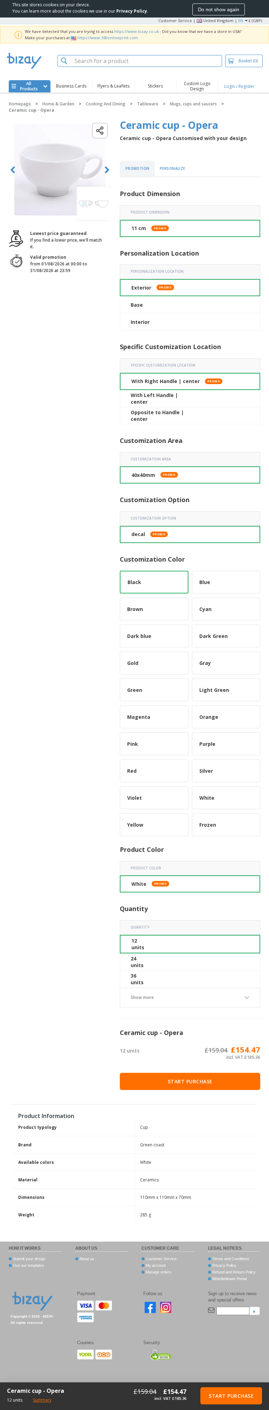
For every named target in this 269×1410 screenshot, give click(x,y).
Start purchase (190, 1081)
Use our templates (28, 1265)
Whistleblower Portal (229, 1279)
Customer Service (175, 20)
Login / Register (239, 86)
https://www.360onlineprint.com (107, 37)
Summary (42, 1400)
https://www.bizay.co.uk (136, 31)
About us (86, 1259)
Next (107, 170)
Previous (13, 170)
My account (155, 1265)
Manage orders (158, 1272)
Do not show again (218, 9)
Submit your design (29, 1259)
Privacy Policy (223, 1265)
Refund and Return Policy (233, 1272)
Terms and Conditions (230, 1259)
